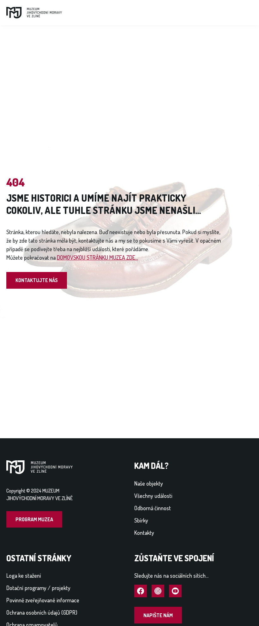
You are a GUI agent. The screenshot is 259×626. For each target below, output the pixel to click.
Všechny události (153, 495)
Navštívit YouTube (175, 591)
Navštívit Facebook (140, 591)
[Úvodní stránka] (34, 12)
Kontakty (144, 532)
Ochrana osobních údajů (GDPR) (41, 612)
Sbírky (141, 520)
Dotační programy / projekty (38, 587)
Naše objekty (148, 483)
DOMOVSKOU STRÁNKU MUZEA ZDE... (97, 257)
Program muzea (34, 519)
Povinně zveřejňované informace (42, 600)
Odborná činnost (152, 508)
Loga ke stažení (23, 575)
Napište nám (158, 615)
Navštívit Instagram (158, 591)
